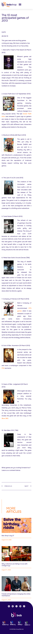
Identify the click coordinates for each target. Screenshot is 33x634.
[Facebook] (9, 606)
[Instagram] (16, 606)
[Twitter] (13, 606)
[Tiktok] (24, 606)
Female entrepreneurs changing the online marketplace (16, 595)
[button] (20, 4)
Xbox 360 (5, 418)
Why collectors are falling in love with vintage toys (14, 565)
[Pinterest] (20, 606)
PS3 (3, 368)
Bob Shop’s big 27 (8, 536)
